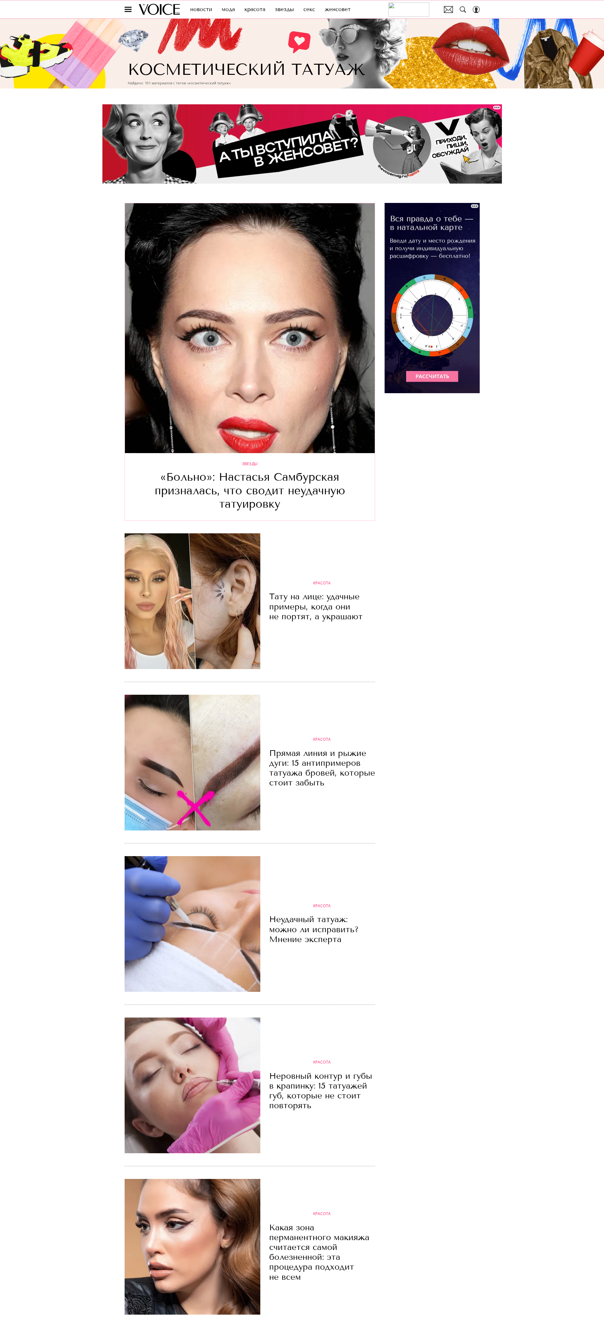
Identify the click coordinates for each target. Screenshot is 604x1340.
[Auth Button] (476, 9)
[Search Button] (462, 9)
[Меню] (128, 9)
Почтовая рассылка (448, 9)
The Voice (159, 9)
